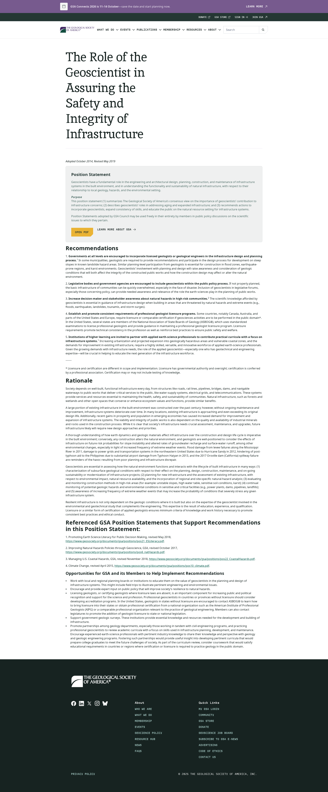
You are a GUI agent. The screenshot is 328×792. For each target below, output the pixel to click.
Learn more (254, 6)
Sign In (239, 17)
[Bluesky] (105, 730)
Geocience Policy (148, 733)
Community (206, 715)
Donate (203, 17)
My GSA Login (209, 708)
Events (125, 29)
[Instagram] (97, 730)
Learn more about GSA (114, 229)
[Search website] (263, 30)
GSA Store (221, 17)
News (138, 745)
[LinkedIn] (81, 730)
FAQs (138, 751)
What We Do (105, 29)
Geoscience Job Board (216, 733)
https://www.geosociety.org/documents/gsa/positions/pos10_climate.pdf (161, 566)
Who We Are (143, 708)
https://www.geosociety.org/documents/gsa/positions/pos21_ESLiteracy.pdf (115, 541)
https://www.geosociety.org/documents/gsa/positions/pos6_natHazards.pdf (115, 552)
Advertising (208, 745)
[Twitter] (89, 730)
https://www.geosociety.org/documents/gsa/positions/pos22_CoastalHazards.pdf (202, 559)
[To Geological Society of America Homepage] (77, 30)
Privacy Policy (83, 774)
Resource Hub (145, 739)
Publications (147, 29)
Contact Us (207, 757)
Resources (194, 29)
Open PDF (82, 232)
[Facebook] (73, 730)
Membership (171, 29)
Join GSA (257, 17)
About (212, 29)
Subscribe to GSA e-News (218, 739)
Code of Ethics (211, 751)
